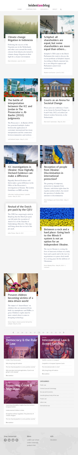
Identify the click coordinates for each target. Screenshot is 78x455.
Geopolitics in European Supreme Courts (53, 363)
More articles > (10, 375)
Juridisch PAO (31, 445)
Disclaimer (53, 440)
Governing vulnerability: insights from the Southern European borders (20, 406)
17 (35, 332)
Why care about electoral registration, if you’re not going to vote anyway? (20, 371)
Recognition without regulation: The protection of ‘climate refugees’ (20, 414)
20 (47, 332)
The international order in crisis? (51, 367)
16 (30, 332)
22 (56, 332)
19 (43, 332)
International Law (45, 405)
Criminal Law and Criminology (48, 388)
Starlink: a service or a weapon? (50, 360)
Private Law (43, 399)
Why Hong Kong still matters (14, 363)
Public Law (43, 385)
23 (60, 332)
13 (18, 332)
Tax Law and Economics (46, 392)
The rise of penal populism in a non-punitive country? (20, 367)
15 (26, 332)
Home (19, 9)
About (55, 9)
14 (22, 332)
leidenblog (39, 5)
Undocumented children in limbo (15, 410)
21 (51, 332)
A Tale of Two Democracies (13, 360)
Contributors (31, 9)
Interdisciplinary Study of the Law (49, 395)
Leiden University (32, 443)
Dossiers (43, 9)
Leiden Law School (33, 440)
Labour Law (43, 402)
